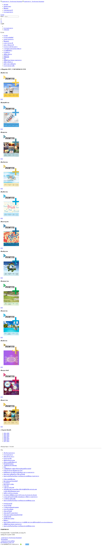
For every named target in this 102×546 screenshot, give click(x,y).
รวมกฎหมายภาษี (8, 10)
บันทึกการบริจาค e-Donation (11, 493)
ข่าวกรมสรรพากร (8, 12)
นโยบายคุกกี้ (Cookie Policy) (11, 513)
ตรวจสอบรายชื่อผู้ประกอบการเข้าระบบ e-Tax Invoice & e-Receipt (20, 495)
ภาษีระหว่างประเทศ (9, 487)
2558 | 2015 (6, 440)
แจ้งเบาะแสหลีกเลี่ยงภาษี (10, 462)
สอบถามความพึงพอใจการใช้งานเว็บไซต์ (14, 474)
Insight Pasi (6, 55)
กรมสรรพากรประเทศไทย (8, 541)
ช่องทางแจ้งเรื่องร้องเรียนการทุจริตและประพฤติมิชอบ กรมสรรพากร (21, 476)
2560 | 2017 (6, 437)
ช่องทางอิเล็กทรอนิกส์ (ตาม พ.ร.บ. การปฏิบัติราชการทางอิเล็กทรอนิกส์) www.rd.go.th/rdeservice (28, 522)
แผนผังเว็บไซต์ (7, 516)
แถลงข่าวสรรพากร (9, 39)
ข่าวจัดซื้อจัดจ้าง (8, 50)
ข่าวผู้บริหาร (7, 52)
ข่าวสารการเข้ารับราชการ (10, 46)
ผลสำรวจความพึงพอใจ (10, 64)
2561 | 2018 (6, 436)
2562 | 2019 (6, 434)
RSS (5, 58)
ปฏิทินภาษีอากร (8, 54)
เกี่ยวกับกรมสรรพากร (9, 453)
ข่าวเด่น (6, 35)
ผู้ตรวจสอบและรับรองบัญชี (10, 481)
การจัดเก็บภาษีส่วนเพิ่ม (10, 498)
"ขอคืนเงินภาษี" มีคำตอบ (10, 465)
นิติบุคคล (6, 8)
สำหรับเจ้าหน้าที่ (8, 503)
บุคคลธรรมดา (7, 6)
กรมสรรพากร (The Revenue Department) (11, 537)
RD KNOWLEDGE (8, 463)
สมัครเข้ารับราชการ (9, 456)
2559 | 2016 (6, 438)
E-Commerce (7, 482)
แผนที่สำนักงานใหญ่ (9, 518)
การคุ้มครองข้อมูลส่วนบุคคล (11, 507)
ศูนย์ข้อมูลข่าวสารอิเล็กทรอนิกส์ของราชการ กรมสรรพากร (19, 472)
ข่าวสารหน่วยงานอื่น (9, 65)
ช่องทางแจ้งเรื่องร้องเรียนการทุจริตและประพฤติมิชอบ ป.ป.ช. (19, 500)
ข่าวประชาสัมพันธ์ (8, 37)
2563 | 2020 (6, 433)
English (2, 14)
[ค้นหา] (1, 18)
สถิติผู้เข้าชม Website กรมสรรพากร (13, 60)
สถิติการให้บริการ (8, 62)
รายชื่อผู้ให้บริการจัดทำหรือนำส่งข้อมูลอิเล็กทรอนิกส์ (17, 468)
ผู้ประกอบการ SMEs (9, 484)
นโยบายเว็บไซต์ (8, 511)
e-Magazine (6, 29)
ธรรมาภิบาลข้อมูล (8, 509)
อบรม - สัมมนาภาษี (9, 45)
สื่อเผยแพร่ (6, 41)
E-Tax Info (6, 485)
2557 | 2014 (6, 441)
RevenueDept (4, 539)
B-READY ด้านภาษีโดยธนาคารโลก (13, 470)
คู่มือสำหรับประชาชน (9, 460)
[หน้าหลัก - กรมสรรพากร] (22, 1)
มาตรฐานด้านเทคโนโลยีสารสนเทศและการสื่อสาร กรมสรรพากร (20, 496)
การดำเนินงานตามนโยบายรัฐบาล (12, 48)
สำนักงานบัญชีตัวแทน (9, 479)
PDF (2, 99)
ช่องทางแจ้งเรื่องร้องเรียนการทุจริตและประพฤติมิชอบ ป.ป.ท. (19, 526)
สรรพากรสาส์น (8, 458)
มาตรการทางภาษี (8, 43)
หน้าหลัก (6, 4)
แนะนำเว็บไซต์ (7, 505)
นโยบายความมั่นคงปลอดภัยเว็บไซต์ (13, 514)
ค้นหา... (3, 16)
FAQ (5, 467)
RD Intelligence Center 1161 (7, 542)
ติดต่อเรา (6, 520)
